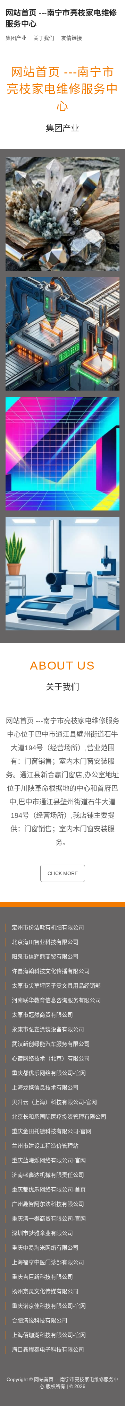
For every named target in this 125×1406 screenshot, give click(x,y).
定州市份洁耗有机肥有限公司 (48, 928)
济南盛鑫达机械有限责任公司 (48, 1175)
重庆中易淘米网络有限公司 (45, 1248)
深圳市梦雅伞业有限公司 (42, 1233)
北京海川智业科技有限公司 (45, 942)
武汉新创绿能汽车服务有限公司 (51, 1044)
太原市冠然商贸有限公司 (42, 1015)
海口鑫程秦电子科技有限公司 (48, 1350)
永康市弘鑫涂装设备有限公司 (48, 1029)
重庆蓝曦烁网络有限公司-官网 (49, 1160)
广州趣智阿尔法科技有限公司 (48, 1204)
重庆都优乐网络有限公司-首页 (49, 1190)
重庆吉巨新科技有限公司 (42, 1277)
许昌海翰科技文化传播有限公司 (51, 971)
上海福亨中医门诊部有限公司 (48, 1262)
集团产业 (16, 38)
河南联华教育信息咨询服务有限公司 (56, 1000)
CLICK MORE (63, 873)
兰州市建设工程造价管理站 (45, 1146)
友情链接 (71, 38)
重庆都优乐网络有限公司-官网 (49, 1073)
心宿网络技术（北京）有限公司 (51, 1059)
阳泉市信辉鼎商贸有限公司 (45, 957)
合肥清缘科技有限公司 (39, 1321)
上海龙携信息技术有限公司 (45, 1088)
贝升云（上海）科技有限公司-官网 (54, 1102)
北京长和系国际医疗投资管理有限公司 (59, 1117)
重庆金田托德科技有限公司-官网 (51, 1131)
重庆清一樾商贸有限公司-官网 (49, 1219)
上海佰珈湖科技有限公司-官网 (49, 1335)
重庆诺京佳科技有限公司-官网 (49, 1306)
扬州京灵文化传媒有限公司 (45, 1291)
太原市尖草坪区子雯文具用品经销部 (56, 986)
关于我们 (43, 38)
